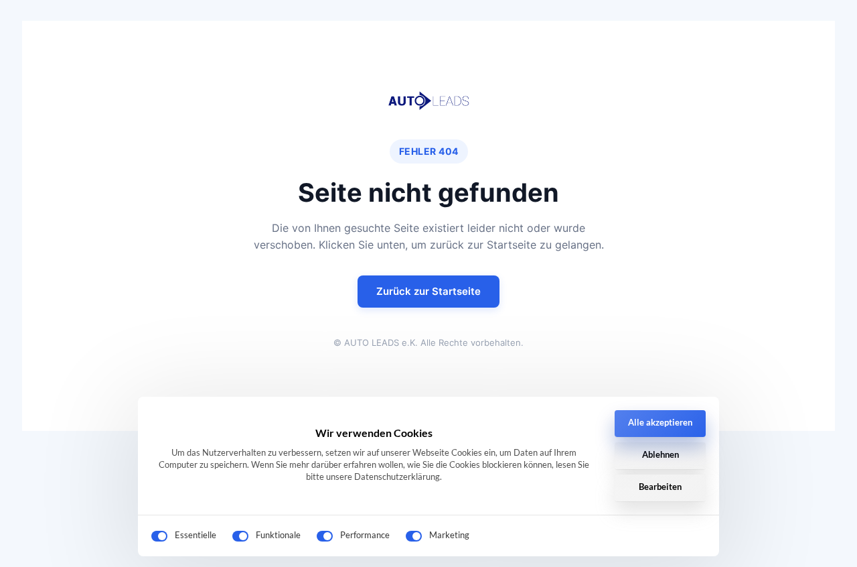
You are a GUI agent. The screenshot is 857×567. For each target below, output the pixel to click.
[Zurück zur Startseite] (428, 100)
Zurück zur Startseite (428, 291)
